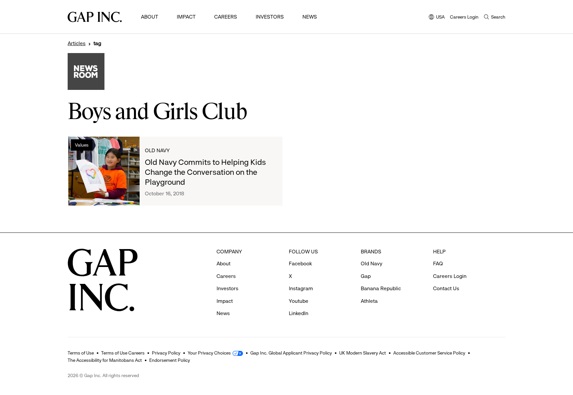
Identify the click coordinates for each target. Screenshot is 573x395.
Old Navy (157, 150)
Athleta (369, 301)
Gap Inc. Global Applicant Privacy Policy (291, 353)
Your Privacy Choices (209, 353)
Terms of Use (81, 353)
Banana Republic (381, 288)
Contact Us (446, 288)
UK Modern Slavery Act (362, 353)
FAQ (438, 263)
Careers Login (464, 17)
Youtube (298, 301)
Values (82, 145)
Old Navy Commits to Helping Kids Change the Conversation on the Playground (205, 172)
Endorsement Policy (169, 360)
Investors (270, 17)
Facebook (300, 263)
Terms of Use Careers (123, 353)
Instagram (301, 288)
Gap (366, 276)
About (149, 17)
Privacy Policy (166, 353)
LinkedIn (298, 313)
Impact (186, 17)
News (309, 17)
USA (437, 17)
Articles (77, 43)
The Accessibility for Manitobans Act (105, 360)
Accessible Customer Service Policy (429, 353)
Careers (225, 17)
